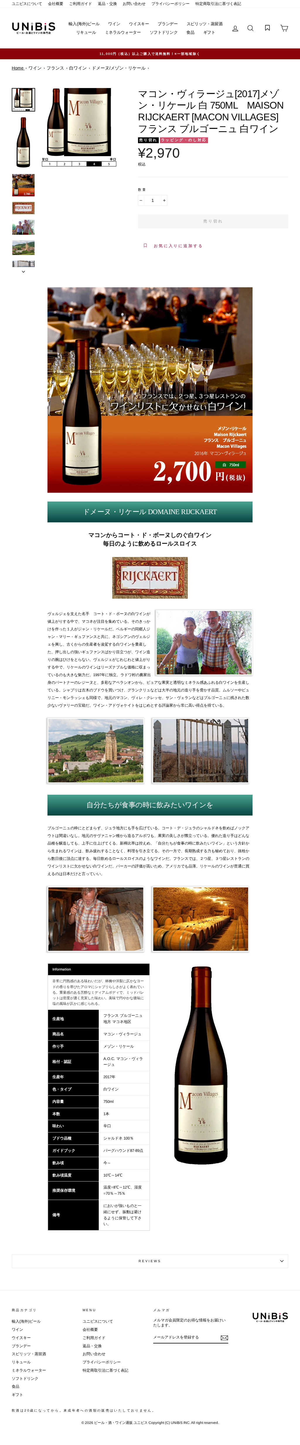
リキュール (86, 32)
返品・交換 (107, 3)
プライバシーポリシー (170, 3)
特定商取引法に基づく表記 (218, 3)
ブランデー (168, 23)
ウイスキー (139, 23)
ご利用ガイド (80, 3)
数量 (142, 189)
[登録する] (224, 1337)
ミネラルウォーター (123, 32)
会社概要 (55, 3)
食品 (190, 32)
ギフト (209, 32)
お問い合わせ (134, 3)
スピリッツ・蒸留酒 (205, 23)
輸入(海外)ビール (84, 23)
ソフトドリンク (164, 32)
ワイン (114, 23)
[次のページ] (23, 270)
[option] (150, 53)
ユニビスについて (27, 3)
